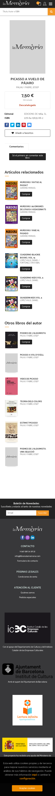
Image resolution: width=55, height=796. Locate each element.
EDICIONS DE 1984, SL (35, 114)
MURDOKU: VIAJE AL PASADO (30, 232)
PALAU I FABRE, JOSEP (27, 87)
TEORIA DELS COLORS (31, 401)
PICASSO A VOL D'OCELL (32, 355)
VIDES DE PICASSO (29, 379)
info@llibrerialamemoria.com (27, 556)
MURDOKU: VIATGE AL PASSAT (31, 184)
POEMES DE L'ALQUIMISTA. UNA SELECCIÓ (33, 450)
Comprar (26, 194)
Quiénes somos (28, 593)
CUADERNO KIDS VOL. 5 (31, 278)
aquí (34, 775)
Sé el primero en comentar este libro (27, 157)
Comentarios (16, 147)
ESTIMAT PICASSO (29, 423)
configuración (27, 779)
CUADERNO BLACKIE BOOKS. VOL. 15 (30, 256)
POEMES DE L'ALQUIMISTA (33, 333)
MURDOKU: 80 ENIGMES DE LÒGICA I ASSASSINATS (33, 208)
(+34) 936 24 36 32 (27, 551)
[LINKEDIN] (32, 537)
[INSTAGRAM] (27, 537)
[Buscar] (51, 11)
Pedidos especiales (27, 597)
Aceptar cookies (27, 788)
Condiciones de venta (27, 577)
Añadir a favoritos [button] (24, 133)
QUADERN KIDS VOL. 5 (31, 298)
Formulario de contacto (27, 561)
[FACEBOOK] (22, 537)
